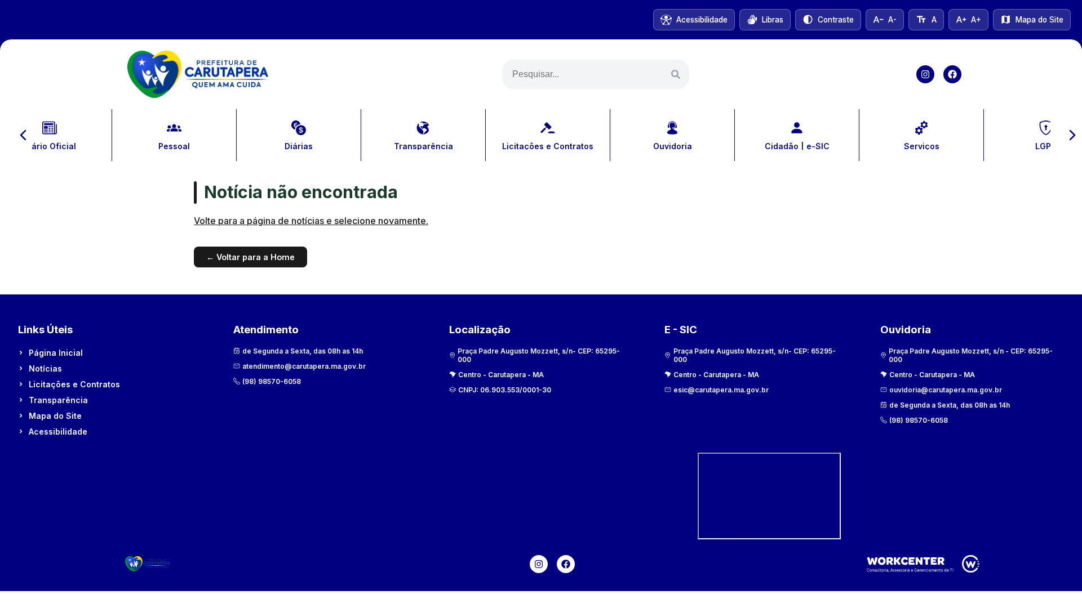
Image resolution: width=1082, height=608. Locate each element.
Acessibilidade (58, 431)
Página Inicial (56, 352)
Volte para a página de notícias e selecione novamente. (311, 220)
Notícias (45, 368)
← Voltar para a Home (250, 257)
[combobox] (595, 74)
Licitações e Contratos (74, 384)
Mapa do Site (55, 416)
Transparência (58, 400)
